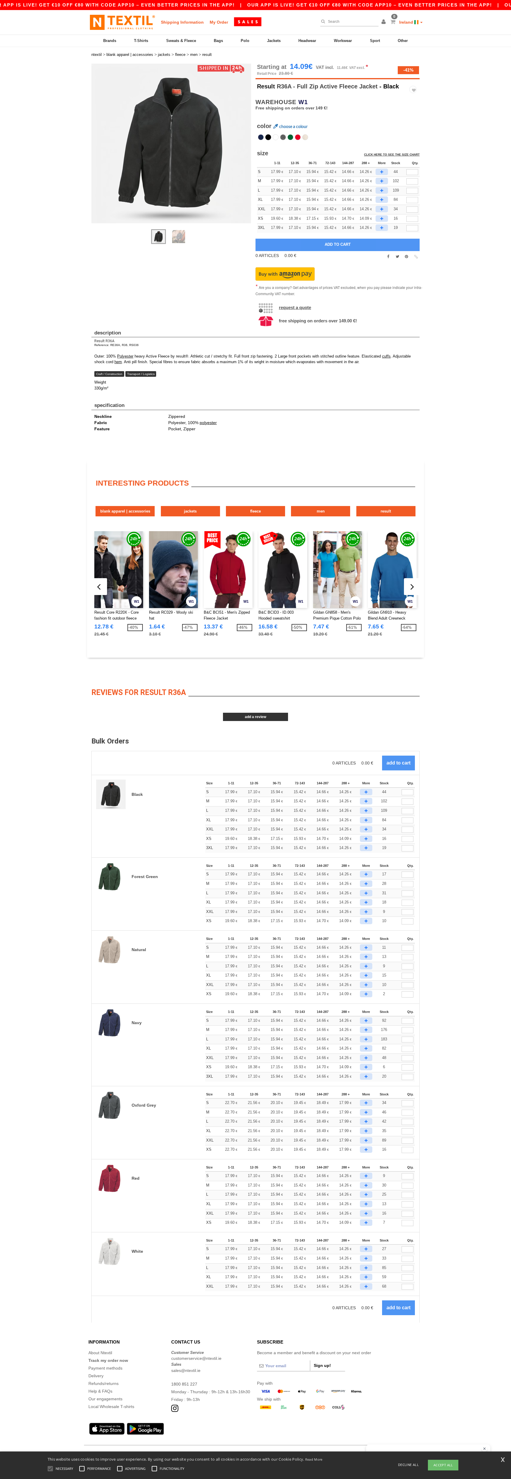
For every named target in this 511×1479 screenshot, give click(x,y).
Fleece (255, 511)
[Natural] (305, 137)
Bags (218, 40)
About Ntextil (100, 1352)
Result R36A (104, 341)
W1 (303, 102)
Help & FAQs (100, 1391)
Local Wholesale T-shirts (111, 1406)
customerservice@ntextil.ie (196, 1358)
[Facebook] (388, 256)
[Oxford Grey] (283, 137)
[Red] (298, 137)
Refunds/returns (103, 1383)
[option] (171, 143)
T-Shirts (141, 40)
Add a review (255, 717)
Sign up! (322, 1365)
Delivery (96, 1375)
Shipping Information (182, 22)
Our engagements (105, 1398)
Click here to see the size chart (392, 154)
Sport (375, 40)
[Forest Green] (290, 137)
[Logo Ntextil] (122, 22)
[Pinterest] (406, 256)
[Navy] (261, 137)
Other (403, 40)
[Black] (268, 137)
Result (266, 86)
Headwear (307, 40)
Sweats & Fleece (181, 40)
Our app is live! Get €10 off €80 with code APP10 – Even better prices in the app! (369, 4)
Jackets (274, 40)
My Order (219, 22)
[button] (384, 22)
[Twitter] (397, 256)
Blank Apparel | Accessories (125, 511)
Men (321, 511)
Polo (245, 40)
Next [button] (95, 149)
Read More (314, 1459)
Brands (109, 40)
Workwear (343, 40)
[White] (276, 137)
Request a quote (295, 307)
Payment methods (105, 1368)
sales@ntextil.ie (185, 1370)
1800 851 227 (184, 1384)
